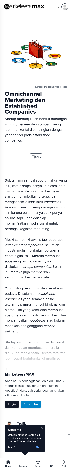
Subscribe (31, 404)
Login (12, 404)
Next (39, 447)
